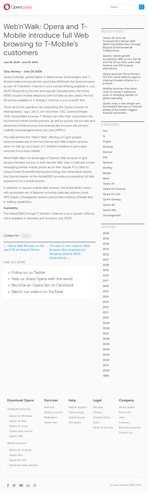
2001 (106, 365)
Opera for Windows (20, 415)
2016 (106, 286)
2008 (106, 328)
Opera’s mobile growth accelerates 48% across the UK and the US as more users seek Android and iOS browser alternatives (122, 62)
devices (107, 151)
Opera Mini (109, 210)
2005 (106, 344)
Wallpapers (50, 417)
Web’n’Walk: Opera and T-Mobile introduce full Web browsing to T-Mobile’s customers (46, 39)
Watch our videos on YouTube (37, 291)
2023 (106, 248)
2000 (106, 370)
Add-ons (49, 407)
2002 (106, 359)
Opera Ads (50, 422)
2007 (106, 333)
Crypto (107, 141)
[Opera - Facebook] (8, 485)
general (107, 162)
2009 (106, 323)
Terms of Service (103, 427)
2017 (105, 280)
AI (104, 136)
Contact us (125, 432)
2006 (106, 338)
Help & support (78, 407)
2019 (106, 270)
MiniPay (107, 167)
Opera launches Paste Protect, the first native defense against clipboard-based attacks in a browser (122, 78)
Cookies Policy (101, 417)
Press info (125, 412)
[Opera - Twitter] (14, 485)
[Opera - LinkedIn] (28, 485)
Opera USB (16, 436)
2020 (106, 264)
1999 (106, 375)
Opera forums (77, 417)
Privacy (97, 412)
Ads (105, 130)
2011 (105, 312)
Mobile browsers (17, 443)
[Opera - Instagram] (34, 485)
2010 (106, 317)
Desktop (108, 146)
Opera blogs (76, 412)
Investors (124, 422)
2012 (105, 307)
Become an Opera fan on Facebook (43, 285)
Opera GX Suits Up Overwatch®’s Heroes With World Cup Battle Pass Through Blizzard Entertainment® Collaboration (122, 44)
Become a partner (130, 427)
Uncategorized (112, 215)
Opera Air (109, 183)
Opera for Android (114, 188)
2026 (106, 233)
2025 (106, 238)
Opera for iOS (111, 194)
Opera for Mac (18, 420)
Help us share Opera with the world (42, 279)
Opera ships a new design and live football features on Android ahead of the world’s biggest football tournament (122, 108)
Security (98, 407)
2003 (106, 354)
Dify (105, 157)
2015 (105, 291)
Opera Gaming (112, 199)
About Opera (127, 407)
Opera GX (109, 204)
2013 (105, 301)
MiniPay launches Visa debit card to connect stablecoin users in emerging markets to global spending (120, 93)
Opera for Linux (18, 426)
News (106, 178)
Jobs (122, 417)
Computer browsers (19, 409)
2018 (105, 275)
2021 (105, 259)
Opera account (53, 412)
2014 (105, 296)
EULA (96, 422)
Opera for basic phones (23, 465)
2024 (106, 243)
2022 (106, 254)
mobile (26, 236)
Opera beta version (21, 431)
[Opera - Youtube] (21, 485)
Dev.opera (75, 422)
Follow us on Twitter (28, 272)
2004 (106, 349)
